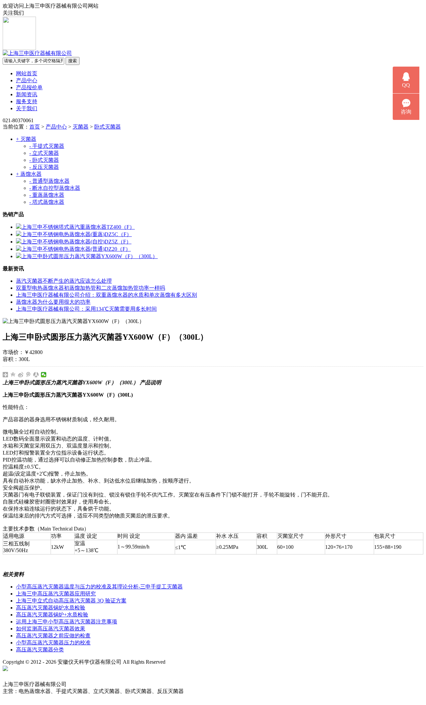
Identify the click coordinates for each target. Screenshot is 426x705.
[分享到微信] (44, 374)
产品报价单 (29, 87)
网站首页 (26, 73)
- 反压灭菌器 (44, 167)
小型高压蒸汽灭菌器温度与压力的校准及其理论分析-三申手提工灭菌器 (99, 586)
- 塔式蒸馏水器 (46, 202)
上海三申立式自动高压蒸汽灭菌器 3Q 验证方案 (71, 600)
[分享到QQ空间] (13, 374)
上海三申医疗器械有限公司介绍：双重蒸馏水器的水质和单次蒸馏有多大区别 (106, 295)
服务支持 (26, 101)
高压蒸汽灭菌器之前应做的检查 (53, 635)
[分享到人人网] (36, 374)
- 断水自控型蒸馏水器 (54, 188)
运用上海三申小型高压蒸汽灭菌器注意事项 (66, 621)
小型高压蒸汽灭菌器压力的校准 (53, 642)
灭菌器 (81, 127)
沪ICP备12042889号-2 (197, 662)
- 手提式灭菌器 (46, 146)
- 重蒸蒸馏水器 (46, 195)
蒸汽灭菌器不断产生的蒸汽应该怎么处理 (64, 281)
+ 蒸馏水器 (29, 174)
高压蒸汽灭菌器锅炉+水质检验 (52, 614)
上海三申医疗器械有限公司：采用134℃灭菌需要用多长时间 (86, 309)
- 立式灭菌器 (44, 153)
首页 (34, 127)
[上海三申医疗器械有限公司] (37, 53)
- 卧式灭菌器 (44, 160)
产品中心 (26, 80)
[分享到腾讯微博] (28, 374)
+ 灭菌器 (26, 139)
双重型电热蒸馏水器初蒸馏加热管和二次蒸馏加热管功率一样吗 (90, 288)
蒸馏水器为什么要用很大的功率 (53, 302)
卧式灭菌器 (107, 127)
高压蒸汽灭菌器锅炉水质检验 (50, 607)
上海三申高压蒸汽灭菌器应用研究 (56, 593)
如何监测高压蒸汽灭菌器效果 (50, 628)
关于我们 (26, 108)
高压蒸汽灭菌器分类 (40, 649)
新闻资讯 (26, 94)
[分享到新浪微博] (21, 374)
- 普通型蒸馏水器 (49, 181)
